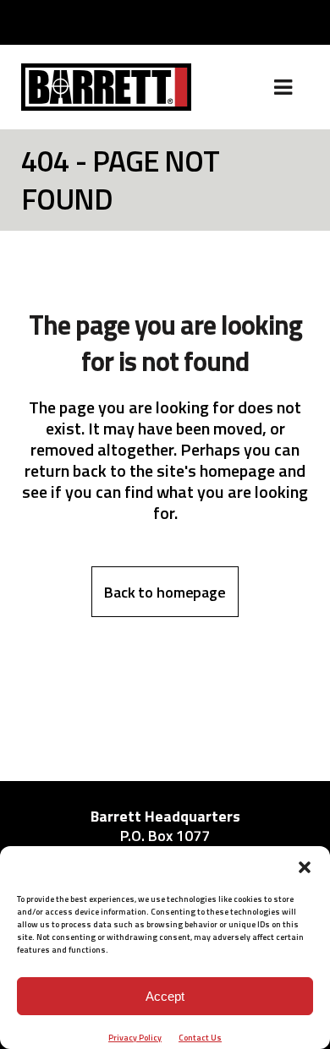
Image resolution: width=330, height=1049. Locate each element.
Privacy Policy (135, 1037)
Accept (165, 996)
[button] (304, 867)
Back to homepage (165, 592)
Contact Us (200, 1037)
